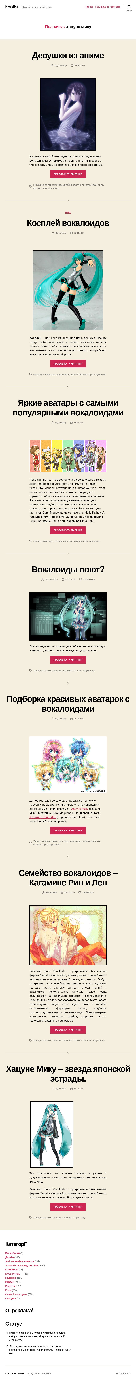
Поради (9, 1282)
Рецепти (10, 1286)
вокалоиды (57, 184)
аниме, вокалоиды (42, 184)
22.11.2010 (69, 892)
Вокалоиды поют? (68, 569)
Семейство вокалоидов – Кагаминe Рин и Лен (68, 877)
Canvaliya (62, 65)
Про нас (89, 6)
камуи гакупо (63, 374)
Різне (68, 212)
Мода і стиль (97, 184)
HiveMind (11, 6)
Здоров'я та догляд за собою (22, 1265)
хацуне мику (53, 188)
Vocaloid (37, 841)
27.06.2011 (80, 65)
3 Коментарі (89, 579)
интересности (77, 184)
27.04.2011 (79, 232)
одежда (36, 188)
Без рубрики (12, 1253)
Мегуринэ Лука (86, 374)
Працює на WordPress (39, 1373)
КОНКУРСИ (11, 1269)
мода (87, 184)
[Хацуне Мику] (68, 1134)
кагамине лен (49, 374)
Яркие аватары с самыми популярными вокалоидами (68, 407)
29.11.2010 (70, 579)
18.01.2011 (79, 422)
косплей (74, 374)
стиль (44, 188)
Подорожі (10, 1277)
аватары (37, 540)
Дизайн (66, 184)
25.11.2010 (79, 718)
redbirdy (62, 422)
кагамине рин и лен (63, 540)
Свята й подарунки (16, 1294)
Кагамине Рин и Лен (42, 817)
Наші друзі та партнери (107, 6)
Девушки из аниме (68, 55)
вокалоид (37, 374)
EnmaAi (62, 232)
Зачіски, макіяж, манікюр (19, 1261)
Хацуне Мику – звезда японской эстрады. (68, 1073)
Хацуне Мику (79, 809)
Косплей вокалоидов (68, 222)
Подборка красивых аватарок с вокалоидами (68, 703)
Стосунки (10, 1298)
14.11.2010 (79, 1088)
